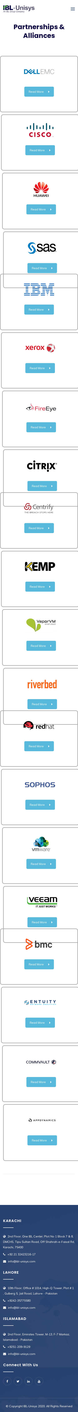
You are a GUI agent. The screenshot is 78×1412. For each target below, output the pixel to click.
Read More (36, 92)
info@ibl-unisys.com (21, 1261)
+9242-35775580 (19, 1300)
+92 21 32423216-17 (21, 1254)
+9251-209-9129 (18, 1347)
